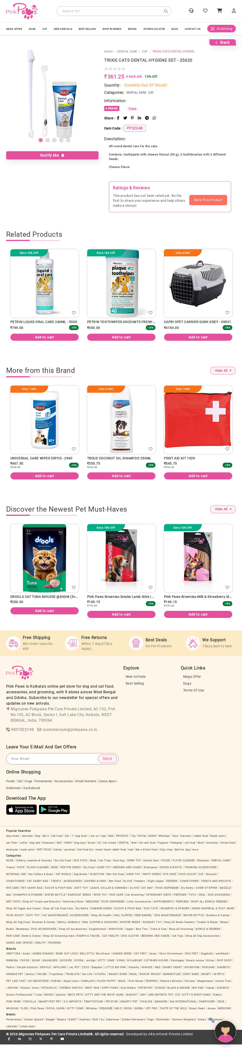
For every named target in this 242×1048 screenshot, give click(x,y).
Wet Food (115, 884)
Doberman (13, 791)
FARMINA (12, 964)
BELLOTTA (87, 957)
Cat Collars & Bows (40, 877)
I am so (94, 839)
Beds (93, 864)
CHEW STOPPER (206, 891)
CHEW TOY (134, 864)
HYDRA (79, 964)
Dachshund (31, 791)
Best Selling (87, 28)
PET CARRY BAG (32, 891)
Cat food (56, 839)
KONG (121, 964)
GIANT (73, 1023)
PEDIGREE (105, 1011)
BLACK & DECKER (178, 991)
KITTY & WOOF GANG (196, 998)
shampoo (12, 853)
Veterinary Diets (73, 905)
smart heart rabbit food (110, 853)
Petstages (177, 964)
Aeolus (30, 977)
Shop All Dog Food (18, 925)
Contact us (193, 28)
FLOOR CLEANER (184, 864)
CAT (44, 28)
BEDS (54, 870)
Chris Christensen (171, 957)
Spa (103, 839)
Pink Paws (37, 1011)
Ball (59, 846)
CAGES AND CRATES (19, 946)
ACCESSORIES (73, 884)
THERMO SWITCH (71, 991)
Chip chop (166, 853)
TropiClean (56, 977)
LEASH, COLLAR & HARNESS (109, 891)
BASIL (122, 984)
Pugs (150, 1023)
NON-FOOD (116, 932)
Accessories (64, 784)
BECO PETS (75, 998)
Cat (19, 784)
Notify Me (50, 155)
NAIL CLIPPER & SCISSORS (100, 925)
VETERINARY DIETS (158, 898)
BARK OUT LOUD (67, 957)
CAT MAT (147, 891)
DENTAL (124, 846)
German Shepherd (184, 1023)
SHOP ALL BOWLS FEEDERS (209, 905)
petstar (61, 998)
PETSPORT (145, 991)
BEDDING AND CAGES (127, 870)
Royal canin (217, 839)
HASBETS (223, 970)
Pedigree (176, 846)
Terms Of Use (193, 694)
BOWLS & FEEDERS (208, 932)
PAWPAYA (152, 984)
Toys (175, 839)
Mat (111, 839)
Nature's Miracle (171, 984)
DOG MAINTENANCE (168, 918)
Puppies (163, 846)
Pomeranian (43, 784)
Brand (132, 28)
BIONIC (49, 998)
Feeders (139, 884)
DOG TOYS (151, 912)
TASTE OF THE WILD (173, 1011)
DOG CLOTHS (130, 939)
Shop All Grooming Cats (58, 939)
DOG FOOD (80, 864)
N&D (157, 970)
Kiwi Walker (128, 991)
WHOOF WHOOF (150, 977)
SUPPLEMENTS (164, 905)
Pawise (25, 991)
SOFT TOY (81, 891)
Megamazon (205, 984)
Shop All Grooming (181, 932)
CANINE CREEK (122, 957)
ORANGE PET (14, 977)
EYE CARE (169, 877)
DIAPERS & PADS (95, 884)
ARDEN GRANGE (42, 957)
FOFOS (25, 964)
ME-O (118, 1011)
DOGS (32, 28)
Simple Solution (27, 970)
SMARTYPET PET (50, 1005)
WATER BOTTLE (55, 898)
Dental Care (151, 864)
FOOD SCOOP (187, 877)
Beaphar (97, 970)
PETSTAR (112, 1005)
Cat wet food (147, 846)
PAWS (68, 846)
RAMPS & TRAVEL (88, 939)
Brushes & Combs (217, 918)
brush (91, 846)
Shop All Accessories (73, 932)
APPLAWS (59, 970)
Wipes (224, 925)
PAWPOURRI (207, 1005)
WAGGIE (147, 970)
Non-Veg (118, 864)
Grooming (225, 28)
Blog (175, 28)
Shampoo (48, 846)
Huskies (84, 1023)
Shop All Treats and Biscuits (41, 905)
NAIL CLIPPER (123, 918)
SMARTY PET (129, 1005)
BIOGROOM (192, 970)
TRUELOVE (73, 977)
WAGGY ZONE (118, 977)
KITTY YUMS (106, 964)
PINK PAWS (13, 1005)
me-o (195, 853)
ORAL (202, 898)
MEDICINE (92, 905)
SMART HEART (172, 970)
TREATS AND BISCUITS (216, 884)
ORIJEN (42, 977)
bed (131, 853)
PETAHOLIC (49, 991)
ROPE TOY (100, 898)
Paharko (134, 970)
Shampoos (150, 870)
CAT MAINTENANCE (55, 918)
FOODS (165, 864)
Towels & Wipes (207, 925)
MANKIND (161, 1005)
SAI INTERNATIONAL (183, 1005)
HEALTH (40, 946)
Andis (26, 957)
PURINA (56, 984)
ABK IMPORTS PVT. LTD (164, 998)
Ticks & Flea (158, 932)
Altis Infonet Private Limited (170, 1038)
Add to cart (55, 337)
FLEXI (24, 1011)
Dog (37, 839)
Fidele (217, 998)
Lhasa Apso (107, 784)
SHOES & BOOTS (171, 870)
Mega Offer (14, 28)
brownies (212, 846)
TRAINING (54, 946)
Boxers (61, 1023)
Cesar (153, 957)
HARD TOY (104, 870)
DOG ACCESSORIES (43, 932)
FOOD (20, 870)
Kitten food (227, 846)
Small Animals (85, 784)
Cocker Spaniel (34, 1023)
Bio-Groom (103, 957)
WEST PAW (92, 991)
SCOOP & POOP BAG (58, 891)
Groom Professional (19, 998)
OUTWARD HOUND (156, 964)
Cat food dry (85, 853)
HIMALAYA (88, 984)
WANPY (206, 977)
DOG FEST (192, 957)
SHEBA (138, 1011)
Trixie (132, 109)
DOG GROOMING (219, 898)
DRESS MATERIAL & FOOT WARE (213, 912)
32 (99, 846)
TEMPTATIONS (93, 1005)
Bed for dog (182, 853)
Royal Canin (71, 984)
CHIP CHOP (224, 964)
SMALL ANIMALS (69, 925)
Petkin (10, 970)
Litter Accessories (139, 905)
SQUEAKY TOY (152, 925)
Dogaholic (207, 957)
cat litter (12, 846)
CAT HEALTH (111, 939)
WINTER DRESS (130, 925)
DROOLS (45, 970)
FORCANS (208, 970)
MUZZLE (225, 891)
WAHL (133, 977)
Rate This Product (208, 200)
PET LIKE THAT (16, 984)
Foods (10, 784)
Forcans (190, 984)
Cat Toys (177, 939)
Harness (185, 839)
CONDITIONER (15, 884)
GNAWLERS (50, 964)
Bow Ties (142, 932)
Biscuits (211, 877)
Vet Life (87, 977)
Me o (46, 839)
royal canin (27, 853)
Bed (134, 846)
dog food (81, 839)
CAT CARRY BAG (37, 884)
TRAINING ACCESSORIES (200, 870)
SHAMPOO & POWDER (28, 898)
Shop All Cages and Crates (23, 912)
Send (107, 762)
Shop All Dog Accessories (202, 939)
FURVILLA (29, 1005)
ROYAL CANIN (147, 839)
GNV (143, 998)
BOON (128, 1011)
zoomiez (69, 853)
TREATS (56, 884)
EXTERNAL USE (16, 877)
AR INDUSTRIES (38, 984)
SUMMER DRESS (101, 912)
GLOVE (127, 884)
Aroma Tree (223, 984)
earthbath (222, 957)
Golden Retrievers (133, 1023)
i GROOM (12, 991)
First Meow (136, 984)
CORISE (160, 991)
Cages (129, 932)
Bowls (10, 932)
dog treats (13, 839)
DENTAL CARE (221, 864)
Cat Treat (105, 864)
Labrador (12, 1029)
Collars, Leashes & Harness (34, 864)
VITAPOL (100, 977)
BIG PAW (198, 991)
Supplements (97, 932)
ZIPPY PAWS (110, 991)
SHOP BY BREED (112, 28)
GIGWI (36, 964)
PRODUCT (122, 839)
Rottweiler (163, 1023)
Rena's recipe (195, 964)
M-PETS (219, 977)
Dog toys (80, 846)
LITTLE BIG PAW (115, 970)
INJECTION (97, 877)
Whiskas (164, 839)
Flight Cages (155, 884)
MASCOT (132, 998)
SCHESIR (223, 991)
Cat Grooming (134, 898)
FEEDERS (172, 884)
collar (24, 846)
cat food (190, 846)
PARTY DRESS (152, 877)
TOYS (192, 898)
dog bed (35, 846)
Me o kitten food (146, 853)
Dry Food (89, 870)
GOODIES (66, 964)
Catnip (57, 853)
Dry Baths (187, 891)
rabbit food (201, 839)
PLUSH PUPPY (106, 984)
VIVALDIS (146, 1005)
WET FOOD (44, 853)
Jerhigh (91, 964)
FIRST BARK (191, 977)
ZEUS (221, 1005)
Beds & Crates (31, 939)
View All (221, 371)
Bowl (201, 846)
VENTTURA (13, 957)
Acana (212, 1011)
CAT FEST (140, 957)
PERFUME (180, 898)
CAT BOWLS (63, 877)
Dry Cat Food (63, 864)
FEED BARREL (143, 918)
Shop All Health (101, 918)
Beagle (50, 1023)
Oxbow (210, 991)
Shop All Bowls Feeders (179, 925)
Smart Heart (197, 1011)
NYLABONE (134, 964)
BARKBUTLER (172, 977)
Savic (35, 991)
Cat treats (109, 846)
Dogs (187, 687)
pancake (27, 839)
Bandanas (22, 932)
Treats (10, 870)
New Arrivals (63, 28)
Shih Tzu (98, 1023)
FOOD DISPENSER (167, 891)
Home (108, 51)
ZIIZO (85, 970)
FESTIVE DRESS (70, 870)
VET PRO (151, 1011)
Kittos (210, 964)
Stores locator (154, 28)
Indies (202, 1023)
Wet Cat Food (115, 877)
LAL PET (74, 970)
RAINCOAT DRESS (79, 898)
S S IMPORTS (73, 1005)
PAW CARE (116, 898)
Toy (133, 839)
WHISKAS (12, 1011)
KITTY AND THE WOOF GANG (104, 998)
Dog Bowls (80, 877)
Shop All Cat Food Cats (58, 912)
